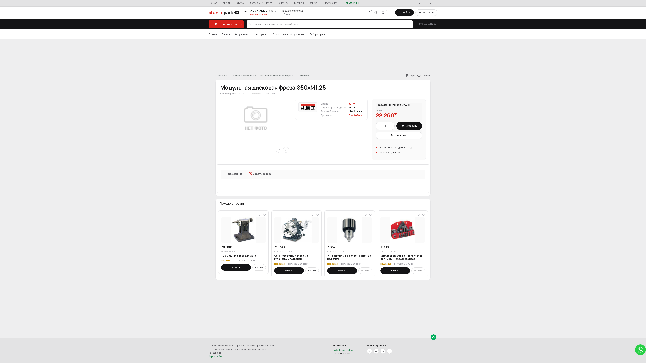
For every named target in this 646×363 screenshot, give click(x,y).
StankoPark (355, 115)
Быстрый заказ (398, 135)
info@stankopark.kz (292, 10)
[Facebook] (369, 351)
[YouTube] (389, 351)
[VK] (376, 351)
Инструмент (261, 34)
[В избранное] (286, 150)
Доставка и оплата (261, 3)
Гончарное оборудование (235, 34)
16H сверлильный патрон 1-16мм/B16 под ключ (349, 257)
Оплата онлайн (331, 3)
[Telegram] (382, 351)
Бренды (227, 3)
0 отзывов (269, 93)
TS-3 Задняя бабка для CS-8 (238, 255)
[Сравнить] (278, 150)
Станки (213, 34)
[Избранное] (383, 12)
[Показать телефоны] (275, 11)
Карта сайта (215, 356)
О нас (214, 3)
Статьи (240, 3)
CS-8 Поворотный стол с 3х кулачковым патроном (291, 257)
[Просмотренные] (376, 12)
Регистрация (426, 12)
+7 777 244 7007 (341, 353)
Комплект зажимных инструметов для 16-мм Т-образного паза (401, 257)
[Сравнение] (369, 12)
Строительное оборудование (289, 34)
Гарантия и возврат (305, 3)
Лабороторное (318, 34)
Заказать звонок (257, 14)
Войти (406, 12)
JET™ (352, 103)
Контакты (283, 3)
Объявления (352, 3)
